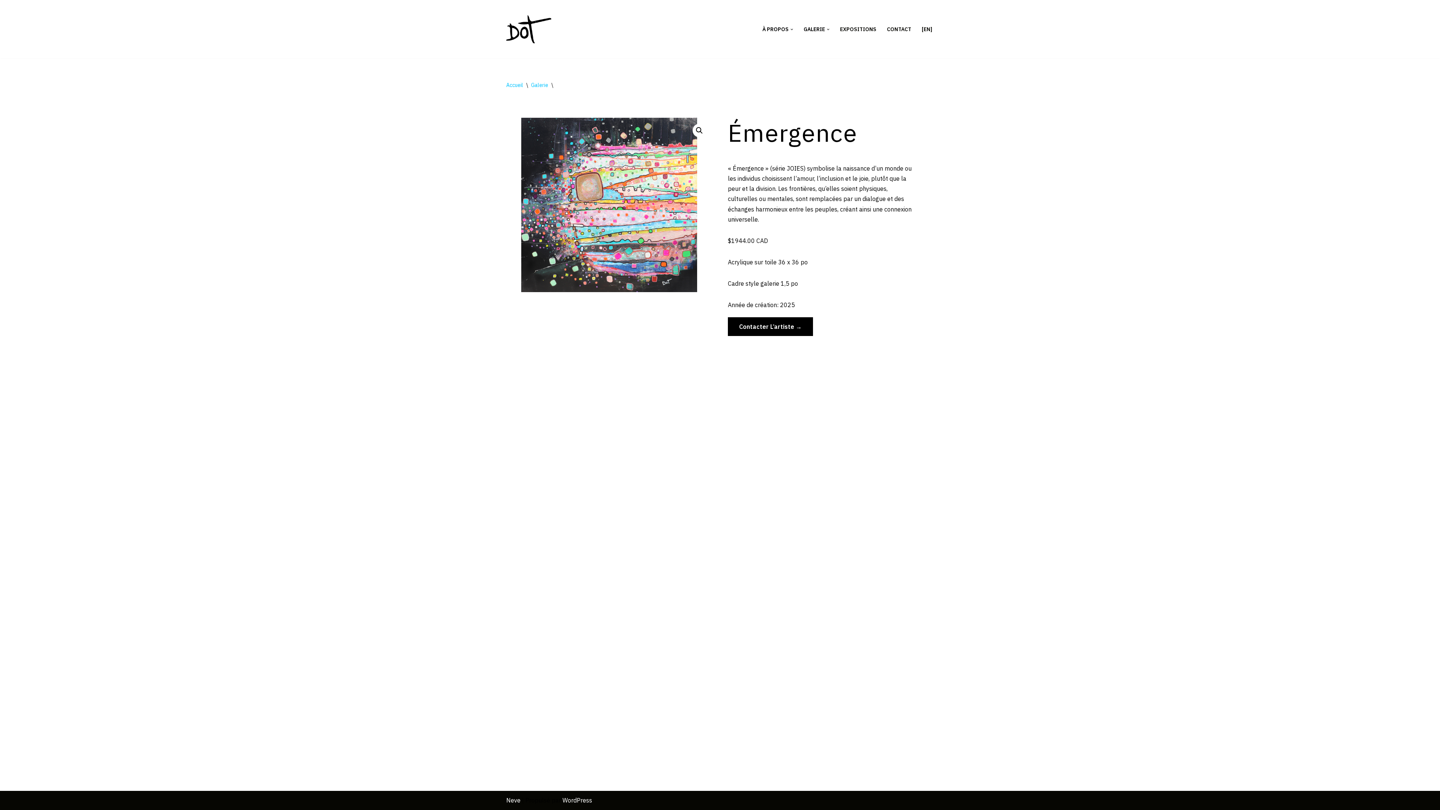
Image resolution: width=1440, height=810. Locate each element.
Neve (513, 800)
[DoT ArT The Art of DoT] (528, 29)
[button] (791, 29)
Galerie (539, 85)
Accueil (514, 85)
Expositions (858, 29)
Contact (899, 29)
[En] (927, 29)
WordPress (577, 800)
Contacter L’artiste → (770, 326)
